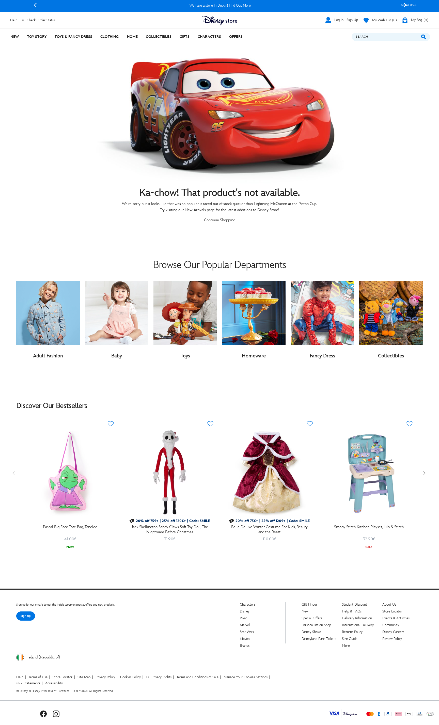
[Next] (404, 5)
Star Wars (247, 632)
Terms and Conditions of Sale (197, 677)
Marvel (245, 625)
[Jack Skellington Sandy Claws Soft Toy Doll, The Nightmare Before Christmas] (169, 472)
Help (19, 677)
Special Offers (312, 618)
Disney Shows (311, 632)
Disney (244, 611)
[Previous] (35, 5)
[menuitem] (14, 36)
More (346, 645)
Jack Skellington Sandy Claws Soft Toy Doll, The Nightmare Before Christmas (169, 529)
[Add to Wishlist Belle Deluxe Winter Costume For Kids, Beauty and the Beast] (310, 424)
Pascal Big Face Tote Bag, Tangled (70, 527)
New (305, 611)
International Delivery (358, 625)
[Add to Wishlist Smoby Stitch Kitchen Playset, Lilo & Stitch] (409, 424)
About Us (389, 604)
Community (390, 625)
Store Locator (392, 611)
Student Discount (354, 604)
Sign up (26, 616)
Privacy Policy (105, 677)
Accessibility (54, 683)
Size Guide (349, 639)
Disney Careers (393, 632)
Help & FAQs (352, 611)
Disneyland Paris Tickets (319, 639)
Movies (245, 639)
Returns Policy (352, 632)
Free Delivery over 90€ (220, 5)
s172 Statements (28, 683)
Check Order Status (41, 20)
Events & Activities (396, 618)
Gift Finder (309, 604)
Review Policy (392, 639)
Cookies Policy (130, 677)
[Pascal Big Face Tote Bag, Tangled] (70, 472)
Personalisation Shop (316, 625)
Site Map (83, 677)
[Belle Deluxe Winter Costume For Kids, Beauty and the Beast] (269, 472)
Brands (244, 645)
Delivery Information (357, 618)
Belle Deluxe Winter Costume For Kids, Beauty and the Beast (269, 529)
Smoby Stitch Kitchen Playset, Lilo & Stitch (369, 527)
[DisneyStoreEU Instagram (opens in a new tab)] (56, 713)
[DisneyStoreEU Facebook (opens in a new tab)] (43, 713)
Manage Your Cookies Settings (246, 677)
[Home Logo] (219, 20)
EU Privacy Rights (158, 677)
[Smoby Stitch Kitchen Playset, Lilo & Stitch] (369, 472)
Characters (247, 604)
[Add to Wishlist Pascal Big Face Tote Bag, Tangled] (111, 424)
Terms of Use (38, 677)
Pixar (243, 618)
